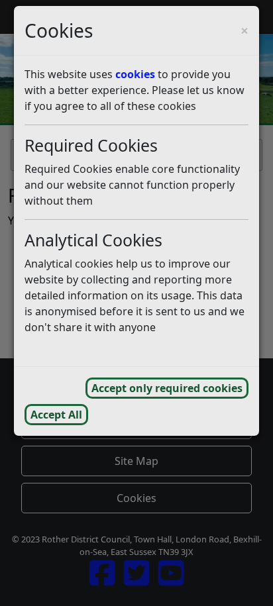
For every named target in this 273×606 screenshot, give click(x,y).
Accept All (56, 414)
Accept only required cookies (167, 388)
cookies (135, 74)
